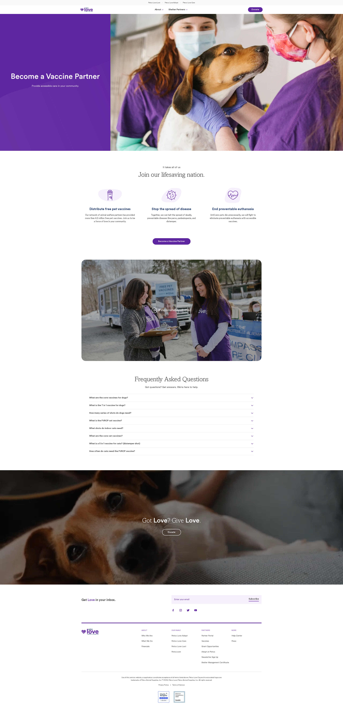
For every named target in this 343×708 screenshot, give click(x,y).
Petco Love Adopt (171, 3)
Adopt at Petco (208, 652)
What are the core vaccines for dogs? (108, 398)
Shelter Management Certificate (215, 663)
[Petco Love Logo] (86, 10)
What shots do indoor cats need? (106, 428)
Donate (255, 10)
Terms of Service (178, 685)
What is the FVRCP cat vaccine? (105, 421)
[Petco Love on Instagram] (180, 610)
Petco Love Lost (154, 3)
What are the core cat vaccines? (106, 436)
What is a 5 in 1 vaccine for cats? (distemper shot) (114, 444)
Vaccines (205, 641)
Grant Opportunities (210, 647)
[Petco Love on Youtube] (195, 610)
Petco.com (176, 652)
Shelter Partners (177, 10)
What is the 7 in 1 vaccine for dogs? (107, 405)
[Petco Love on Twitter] (188, 610)
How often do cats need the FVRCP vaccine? (112, 451)
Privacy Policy (164, 685)
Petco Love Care (189, 3)
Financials (145, 647)
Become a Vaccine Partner (171, 241)
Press (234, 641)
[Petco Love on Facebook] (173, 610)
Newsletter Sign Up (210, 657)
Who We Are (146, 636)
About (158, 10)
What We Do (147, 641)
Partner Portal (207, 636)
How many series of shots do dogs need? (110, 413)
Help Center (237, 636)
